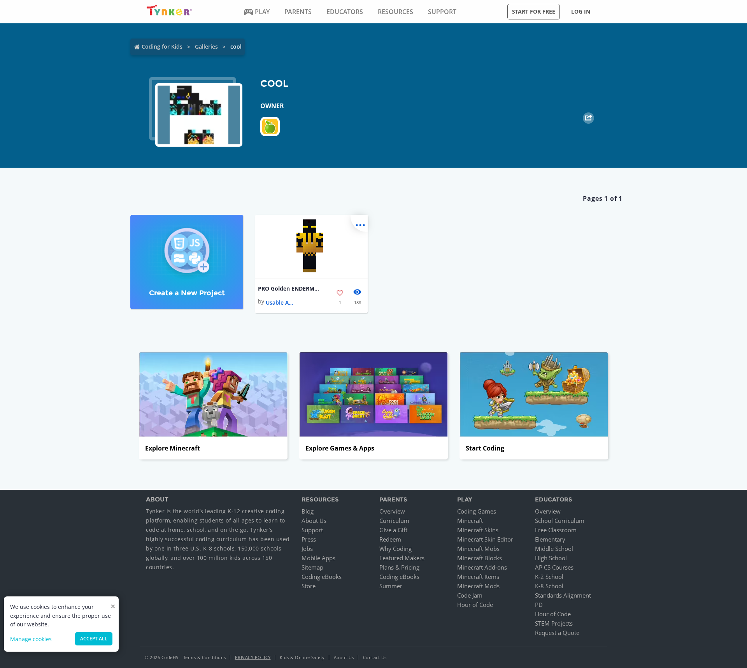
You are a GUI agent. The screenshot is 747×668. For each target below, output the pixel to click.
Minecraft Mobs (478, 548)
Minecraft (470, 520)
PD (539, 604)
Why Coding (395, 548)
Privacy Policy (253, 657)
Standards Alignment (563, 595)
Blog (308, 511)
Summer (390, 586)
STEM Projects (554, 623)
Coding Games (476, 511)
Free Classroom (556, 530)
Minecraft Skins (477, 530)
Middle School (554, 548)
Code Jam (469, 595)
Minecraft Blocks (479, 558)
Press (309, 539)
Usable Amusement (281, 302)
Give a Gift (393, 530)
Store (309, 586)
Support (312, 530)
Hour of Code (475, 604)
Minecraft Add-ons (482, 567)
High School (551, 558)
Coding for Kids (162, 46)
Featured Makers (401, 558)
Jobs (307, 548)
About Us (314, 520)
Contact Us (375, 657)
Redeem (390, 539)
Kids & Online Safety (302, 657)
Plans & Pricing (399, 567)
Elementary (550, 539)
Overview (392, 511)
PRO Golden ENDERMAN (289, 288)
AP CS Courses (554, 567)
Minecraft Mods (478, 586)
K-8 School (549, 586)
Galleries (206, 46)
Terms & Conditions (204, 657)
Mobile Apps (318, 558)
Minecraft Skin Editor (485, 539)
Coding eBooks (322, 576)
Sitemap (312, 567)
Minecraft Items (478, 576)
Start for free (533, 11)
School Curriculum (559, 520)
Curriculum (394, 520)
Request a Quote (557, 632)
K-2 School (549, 576)
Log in (580, 11)
